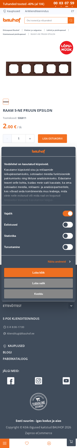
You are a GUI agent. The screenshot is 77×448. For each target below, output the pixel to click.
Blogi (7, 352)
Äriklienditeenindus (37, 11)
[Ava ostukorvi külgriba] (71, 441)
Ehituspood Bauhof (11, 30)
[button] (6, 102)
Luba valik (38, 283)
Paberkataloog (15, 359)
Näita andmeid (57, 261)
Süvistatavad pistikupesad (14, 34)
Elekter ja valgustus (33, 30)
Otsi (71, 20)
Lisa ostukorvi (52, 138)
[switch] (68, 224)
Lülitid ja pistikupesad (56, 30)
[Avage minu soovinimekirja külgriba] (27, 443)
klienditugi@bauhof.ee (20, 333)
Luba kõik (38, 272)
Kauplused (13, 11)
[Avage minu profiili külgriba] (49, 443)
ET (72, 11)
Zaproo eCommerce (38, 433)
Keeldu (38, 293)
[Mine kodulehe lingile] (12, 20)
